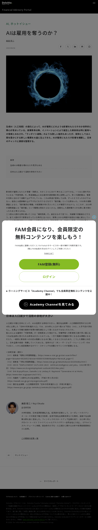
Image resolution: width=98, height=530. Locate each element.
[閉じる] (94, 217)
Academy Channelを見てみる (52, 304)
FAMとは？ (49, 253)
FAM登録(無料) (49, 264)
